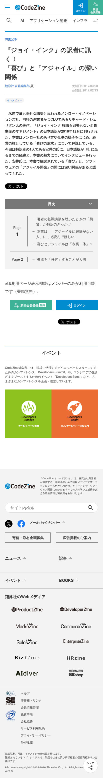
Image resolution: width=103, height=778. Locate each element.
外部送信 (27, 742)
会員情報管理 (30, 707)
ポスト (18, 186)
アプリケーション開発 (48, 20)
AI (22, 20)
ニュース (13, 558)
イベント (13, 580)
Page (17, 259)
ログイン (80, 305)
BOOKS (66, 580)
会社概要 (27, 721)
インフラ (80, 20)
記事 (63, 558)
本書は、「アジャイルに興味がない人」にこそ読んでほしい (64, 234)
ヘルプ (25, 693)
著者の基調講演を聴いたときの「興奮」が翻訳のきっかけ (64, 221)
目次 (51, 203)
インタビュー (14, 100)
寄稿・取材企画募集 (28, 537)
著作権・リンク (31, 700)
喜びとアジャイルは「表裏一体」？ (65, 243)
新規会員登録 (32, 305)
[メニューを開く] (7, 7)
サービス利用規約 (33, 728)
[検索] (9, 20)
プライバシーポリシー (36, 735)
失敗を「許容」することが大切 (61, 259)
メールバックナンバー (45, 522)
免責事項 (27, 714)
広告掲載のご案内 (77, 537)
